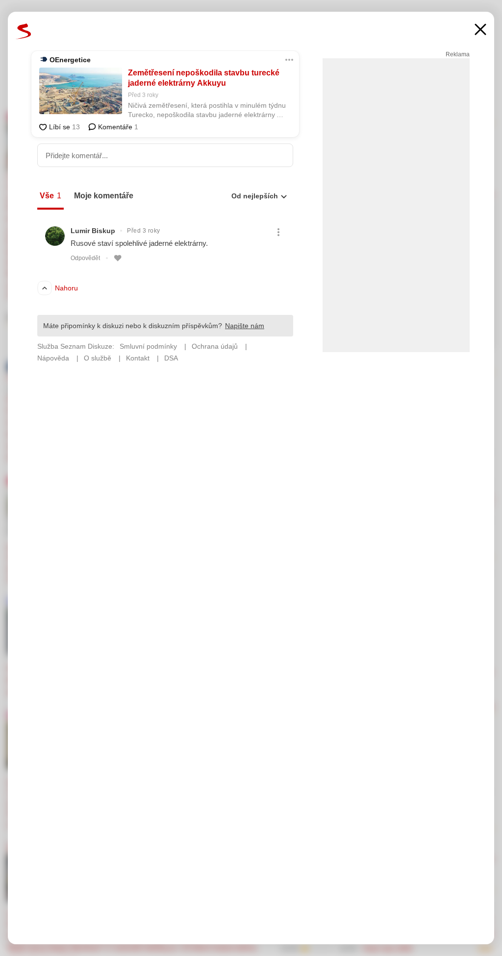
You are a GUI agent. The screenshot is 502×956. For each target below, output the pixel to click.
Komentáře (117, 127)
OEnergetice (70, 60)
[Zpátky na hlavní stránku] (23, 31)
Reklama (458, 54)
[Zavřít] (480, 31)
